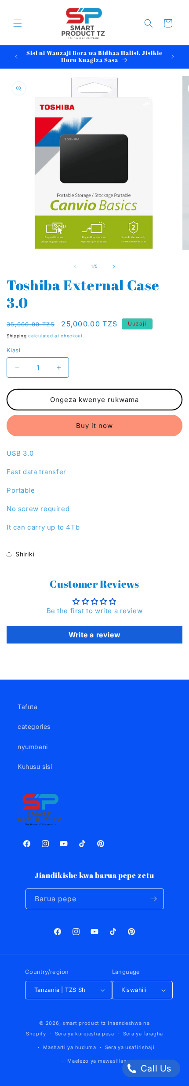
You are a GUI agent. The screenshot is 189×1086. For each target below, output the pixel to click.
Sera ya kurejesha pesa (84, 1034)
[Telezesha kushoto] (75, 266)
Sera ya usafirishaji (130, 1047)
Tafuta (28, 706)
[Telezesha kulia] (114, 266)
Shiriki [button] (24, 554)
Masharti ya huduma (69, 1047)
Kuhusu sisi (35, 766)
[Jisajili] (154, 899)
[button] (17, 23)
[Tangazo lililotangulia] (16, 56)
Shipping (17, 335)
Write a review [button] (94, 634)
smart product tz (84, 1023)
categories (34, 726)
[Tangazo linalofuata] (172, 56)
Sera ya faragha (143, 1034)
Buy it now (94, 425)
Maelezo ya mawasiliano (98, 1061)
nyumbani (33, 746)
